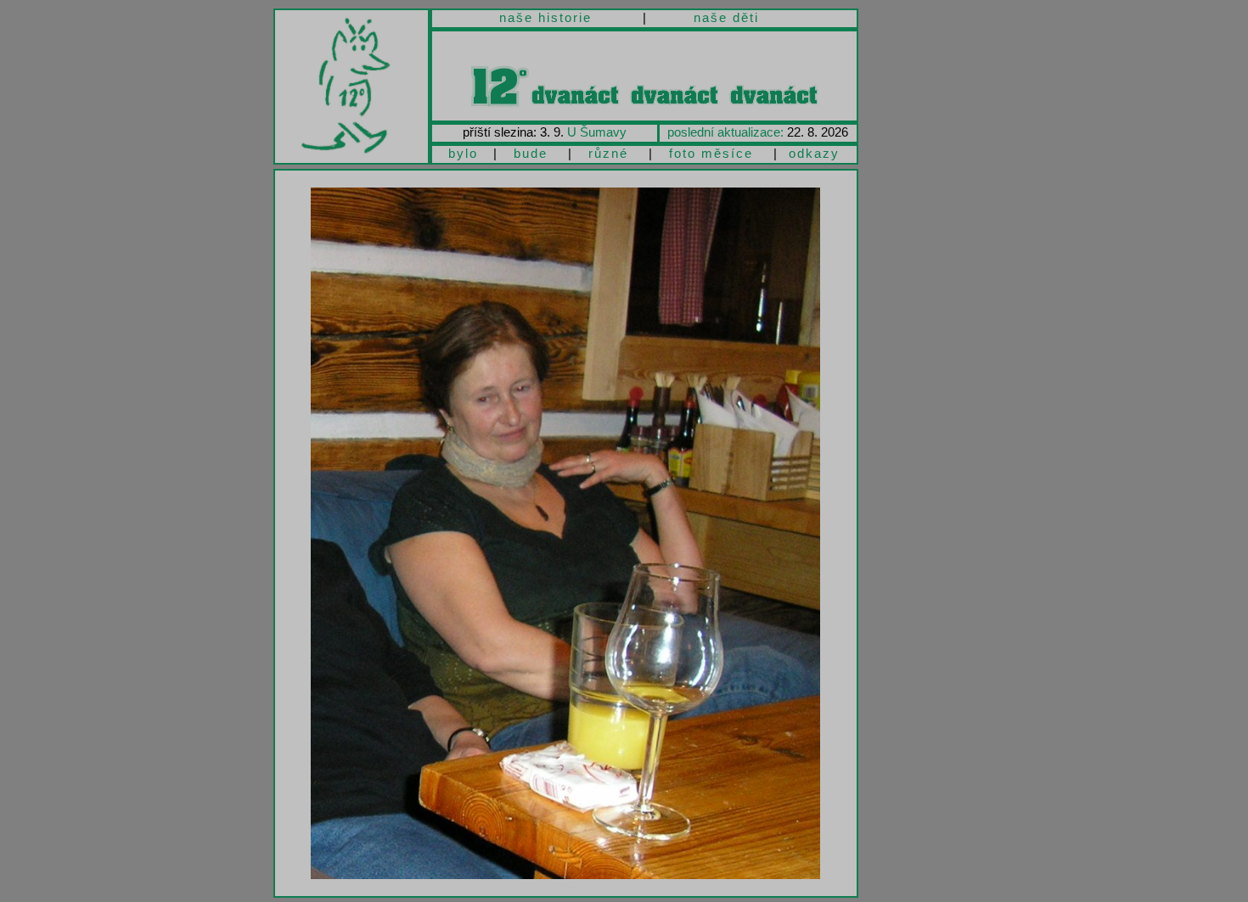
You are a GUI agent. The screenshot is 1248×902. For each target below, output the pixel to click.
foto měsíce (711, 153)
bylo (463, 153)
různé (608, 153)
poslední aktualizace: (725, 132)
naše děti (726, 17)
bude (531, 153)
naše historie (545, 17)
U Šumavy (597, 132)
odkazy (814, 153)
